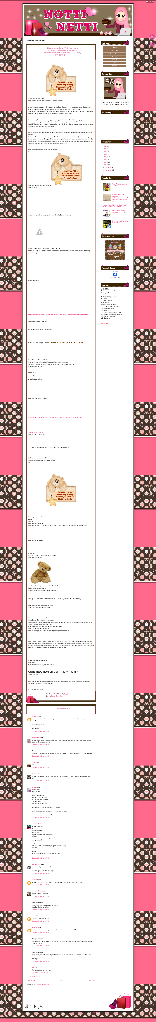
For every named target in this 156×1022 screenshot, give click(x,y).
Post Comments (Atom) (43, 984)
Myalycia (35, 879)
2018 (105, 146)
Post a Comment (35, 977)
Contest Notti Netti (57, 696)
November (108, 170)
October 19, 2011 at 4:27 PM (41, 767)
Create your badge (115, 277)
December (108, 167)
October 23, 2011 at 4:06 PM (41, 961)
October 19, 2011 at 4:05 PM (41, 731)
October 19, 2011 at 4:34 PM (41, 817)
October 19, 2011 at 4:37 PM (41, 858)
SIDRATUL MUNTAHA (35, 432)
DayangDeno (95, 1012)
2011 (105, 165)
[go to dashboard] (152, 48)
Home (61, 981)
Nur (33, 967)
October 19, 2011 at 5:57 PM (41, 921)
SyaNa (34, 787)
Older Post (91, 981)
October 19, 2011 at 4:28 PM (41, 781)
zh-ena (34, 774)
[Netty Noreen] (115, 275)
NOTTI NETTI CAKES (114, 53)
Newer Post (31, 981)
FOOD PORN (114, 66)
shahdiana (35, 927)
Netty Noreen (115, 271)
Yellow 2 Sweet (37, 891)
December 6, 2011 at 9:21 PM (41, 973)
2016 (105, 151)
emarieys (35, 716)
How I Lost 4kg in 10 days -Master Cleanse (120, 222)
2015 (105, 154)
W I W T (114, 56)
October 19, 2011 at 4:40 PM (41, 873)
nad (33, 916)
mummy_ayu (36, 864)
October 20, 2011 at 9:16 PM (41, 932)
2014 (105, 157)
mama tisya (35, 737)
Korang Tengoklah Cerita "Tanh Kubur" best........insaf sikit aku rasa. (115, 206)
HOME (115, 47)
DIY (115, 62)
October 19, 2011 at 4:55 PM (41, 885)
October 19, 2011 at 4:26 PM (41, 756)
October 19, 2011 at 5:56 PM (41, 910)
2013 (105, 159)
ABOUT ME (114, 50)
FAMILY (114, 59)
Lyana (34, 762)
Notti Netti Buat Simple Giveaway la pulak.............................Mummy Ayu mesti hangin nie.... (120, 198)
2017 (105, 149)
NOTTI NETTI (77, 1012)
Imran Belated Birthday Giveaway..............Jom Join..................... (119, 212)
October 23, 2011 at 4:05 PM (41, 946)
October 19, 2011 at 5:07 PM (41, 896)
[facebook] (152, 40)
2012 (105, 162)
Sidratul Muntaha (37, 824)
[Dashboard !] (150, 2)
